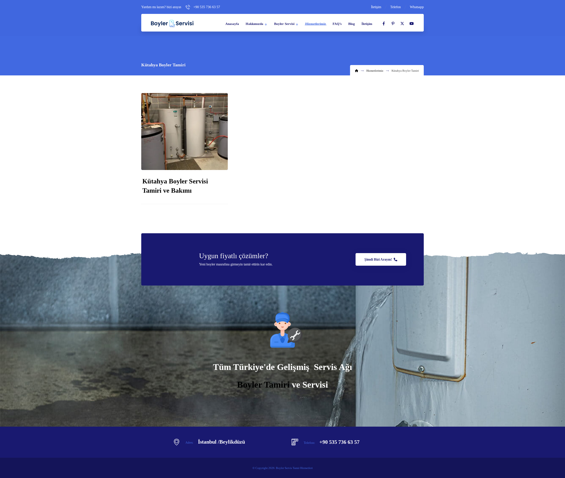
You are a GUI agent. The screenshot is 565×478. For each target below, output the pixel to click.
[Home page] (356, 70)
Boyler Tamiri (263, 385)
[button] (383, 23)
